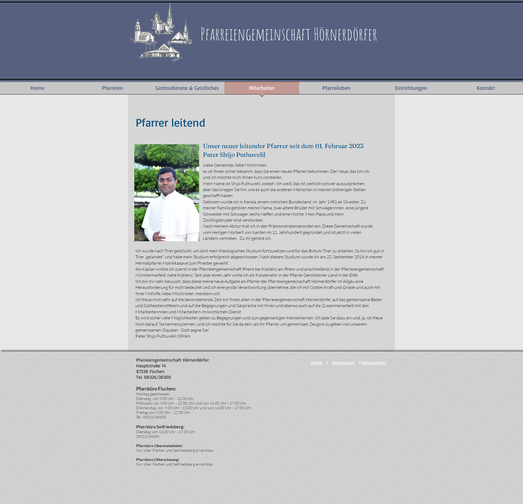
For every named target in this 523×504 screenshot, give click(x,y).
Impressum (343, 362)
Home (316, 362)
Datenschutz (374, 362)
